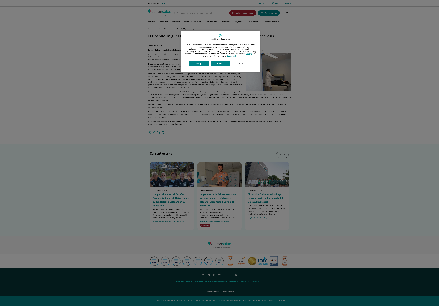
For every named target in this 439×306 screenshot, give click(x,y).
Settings (241, 63)
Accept (199, 63)
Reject (220, 63)
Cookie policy (232, 56)
